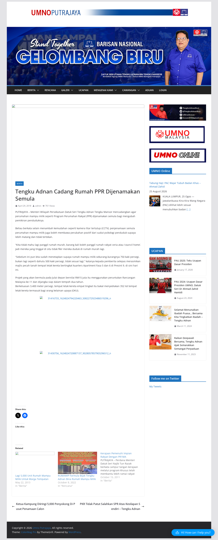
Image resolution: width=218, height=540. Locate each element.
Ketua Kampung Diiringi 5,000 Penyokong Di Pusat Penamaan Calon (45, 506)
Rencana (50, 90)
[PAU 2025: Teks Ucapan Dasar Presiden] (160, 266)
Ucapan (83, 90)
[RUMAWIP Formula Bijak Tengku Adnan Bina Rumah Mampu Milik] (77, 463)
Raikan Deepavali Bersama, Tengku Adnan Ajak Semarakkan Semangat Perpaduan (188, 343)
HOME (18, 90)
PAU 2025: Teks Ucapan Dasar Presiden (187, 262)
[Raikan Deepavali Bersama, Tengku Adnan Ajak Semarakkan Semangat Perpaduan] (160, 347)
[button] (37, 90)
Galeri (65, 90)
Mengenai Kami (103, 90)
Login (163, 90)
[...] (188, 204)
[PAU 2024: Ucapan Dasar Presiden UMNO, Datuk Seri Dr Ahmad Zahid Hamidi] (160, 291)
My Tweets (155, 386)
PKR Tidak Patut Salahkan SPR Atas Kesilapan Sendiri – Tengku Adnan (110, 506)
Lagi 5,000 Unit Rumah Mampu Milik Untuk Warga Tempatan (33, 477)
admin (38, 205)
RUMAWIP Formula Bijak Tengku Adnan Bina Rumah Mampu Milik (77, 477)
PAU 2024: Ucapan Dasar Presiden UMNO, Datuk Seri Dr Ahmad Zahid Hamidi (188, 287)
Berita (31, 90)
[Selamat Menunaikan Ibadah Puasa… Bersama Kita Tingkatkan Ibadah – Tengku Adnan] (160, 319)
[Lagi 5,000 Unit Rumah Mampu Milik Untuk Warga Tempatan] (34, 463)
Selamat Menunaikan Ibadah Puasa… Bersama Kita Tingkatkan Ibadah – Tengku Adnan (188, 315)
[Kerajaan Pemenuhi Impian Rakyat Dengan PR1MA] (121, 467)
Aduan (149, 90)
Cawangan (129, 90)
